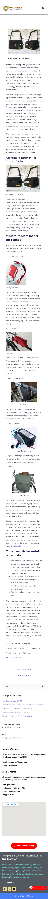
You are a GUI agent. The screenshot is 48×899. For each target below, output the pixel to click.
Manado (20, 871)
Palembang (6, 874)
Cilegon (23, 868)
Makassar (6, 871)
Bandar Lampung (18, 865)
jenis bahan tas (19, 546)
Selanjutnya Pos (24, 675)
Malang (13, 871)
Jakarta (35, 868)
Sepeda (9, 107)
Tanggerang (14, 877)
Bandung (28, 865)
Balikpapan (6, 865)
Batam (4, 868)
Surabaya (5, 877)
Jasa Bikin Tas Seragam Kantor (15, 712)
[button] (36, 8)
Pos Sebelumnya (24, 669)
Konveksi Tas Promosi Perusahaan (17, 709)
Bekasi (10, 868)
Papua (14, 874)
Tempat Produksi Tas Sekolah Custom (18, 716)
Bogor (16, 868)
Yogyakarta (24, 877)
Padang (27, 871)
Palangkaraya (36, 871)
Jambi (41, 868)
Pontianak (30, 874)
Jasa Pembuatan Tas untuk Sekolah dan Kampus (23, 705)
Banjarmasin (37, 865)
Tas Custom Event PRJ (12, 701)
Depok (29, 868)
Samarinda (39, 874)
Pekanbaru (21, 874)
